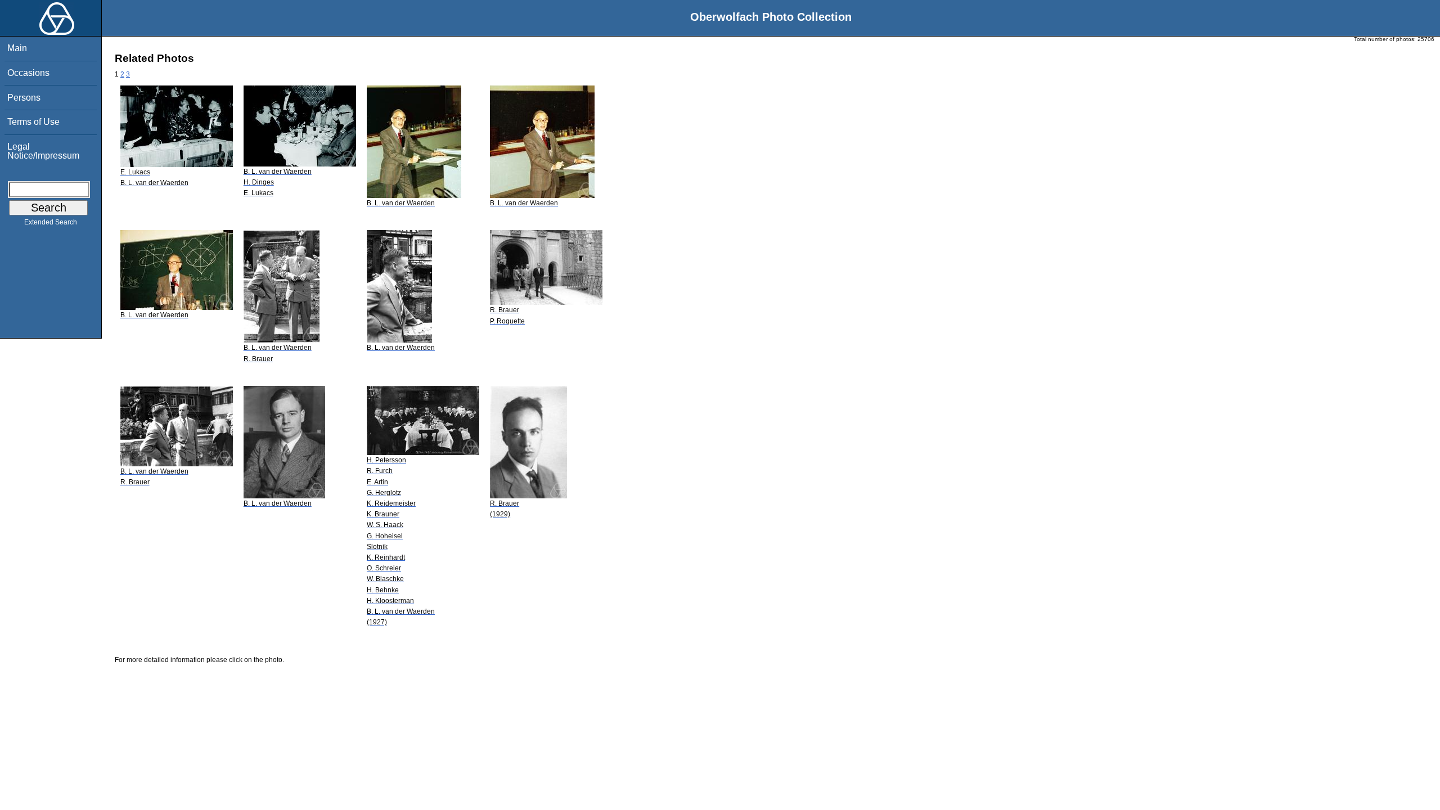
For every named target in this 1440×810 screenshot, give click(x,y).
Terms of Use (33, 122)
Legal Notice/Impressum (43, 151)
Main (17, 48)
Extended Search (50, 222)
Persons (23, 97)
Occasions (28, 73)
